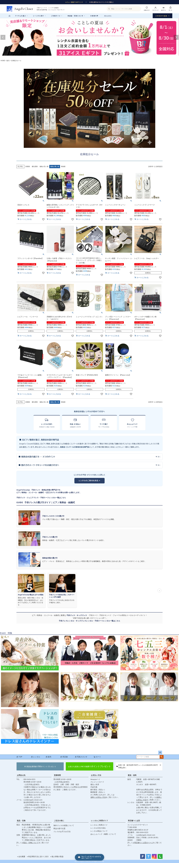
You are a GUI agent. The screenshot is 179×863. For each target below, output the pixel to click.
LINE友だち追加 (162, 16)
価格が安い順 (44, 166)
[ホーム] (9, 15)
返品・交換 (21, 821)
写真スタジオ (82, 757)
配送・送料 (132, 775)
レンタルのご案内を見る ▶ (89, 480)
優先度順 (35, 166)
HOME (3, 60)
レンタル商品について (99, 831)
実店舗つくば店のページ (143, 843)
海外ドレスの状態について (63, 825)
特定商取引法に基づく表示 (38, 857)
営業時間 (57, 775)
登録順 (63, 166)
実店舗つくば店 (134, 821)
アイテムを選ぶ (21, 16)
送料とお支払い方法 (98, 797)
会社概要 (21, 857)
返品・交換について (31, 843)
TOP (20, 757)
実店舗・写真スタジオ (76, 16)
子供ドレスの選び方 (50, 537)
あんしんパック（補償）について (103, 834)
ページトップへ (160, 753)
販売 (8, 60)
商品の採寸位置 (59, 828)
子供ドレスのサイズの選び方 (53, 516)
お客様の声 (94, 16)
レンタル (36, 757)
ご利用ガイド (56, 16)
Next (176, 37)
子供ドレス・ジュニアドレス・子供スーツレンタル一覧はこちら (41, 498)
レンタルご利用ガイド (99, 821)
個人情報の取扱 (57, 857)
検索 (161, 757)
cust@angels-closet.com (33, 800)
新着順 (27, 166)
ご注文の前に (59, 821)
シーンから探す (39, 16)
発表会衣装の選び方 (50, 558)
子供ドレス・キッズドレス (76, 615)
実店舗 (65, 757)
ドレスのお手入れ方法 (62, 832)
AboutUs (108, 16)
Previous (2, 37)
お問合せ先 (21, 775)
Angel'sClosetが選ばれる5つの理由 (30, 595)
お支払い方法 (96, 775)
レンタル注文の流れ (98, 828)
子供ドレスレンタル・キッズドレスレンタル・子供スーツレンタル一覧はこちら (89, 621)
